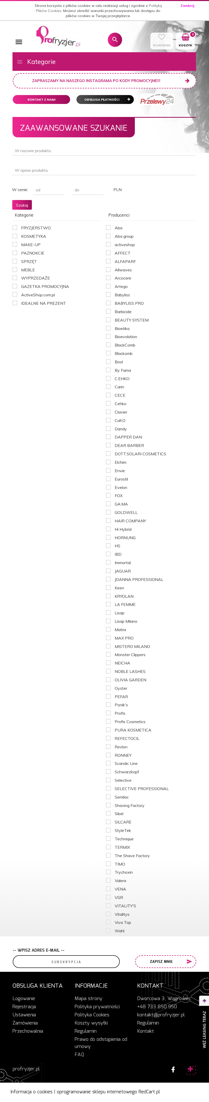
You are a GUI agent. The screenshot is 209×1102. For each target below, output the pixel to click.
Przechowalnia (27, 1031)
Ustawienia (24, 1015)
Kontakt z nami (42, 99)
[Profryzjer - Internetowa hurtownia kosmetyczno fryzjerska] (58, 36)
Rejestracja (24, 1007)
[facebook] (172, 1068)
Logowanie (23, 999)
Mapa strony (88, 999)
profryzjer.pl (26, 1069)
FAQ (79, 1055)
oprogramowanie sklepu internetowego (97, 1092)
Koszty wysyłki (91, 1023)
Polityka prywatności (97, 1007)
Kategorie (40, 61)
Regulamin (86, 1031)
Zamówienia (25, 1023)
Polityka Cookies (92, 1015)
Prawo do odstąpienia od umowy (101, 1043)
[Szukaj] (115, 40)
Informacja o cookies (31, 1092)
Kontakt (145, 1031)
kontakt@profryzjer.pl (161, 1015)
